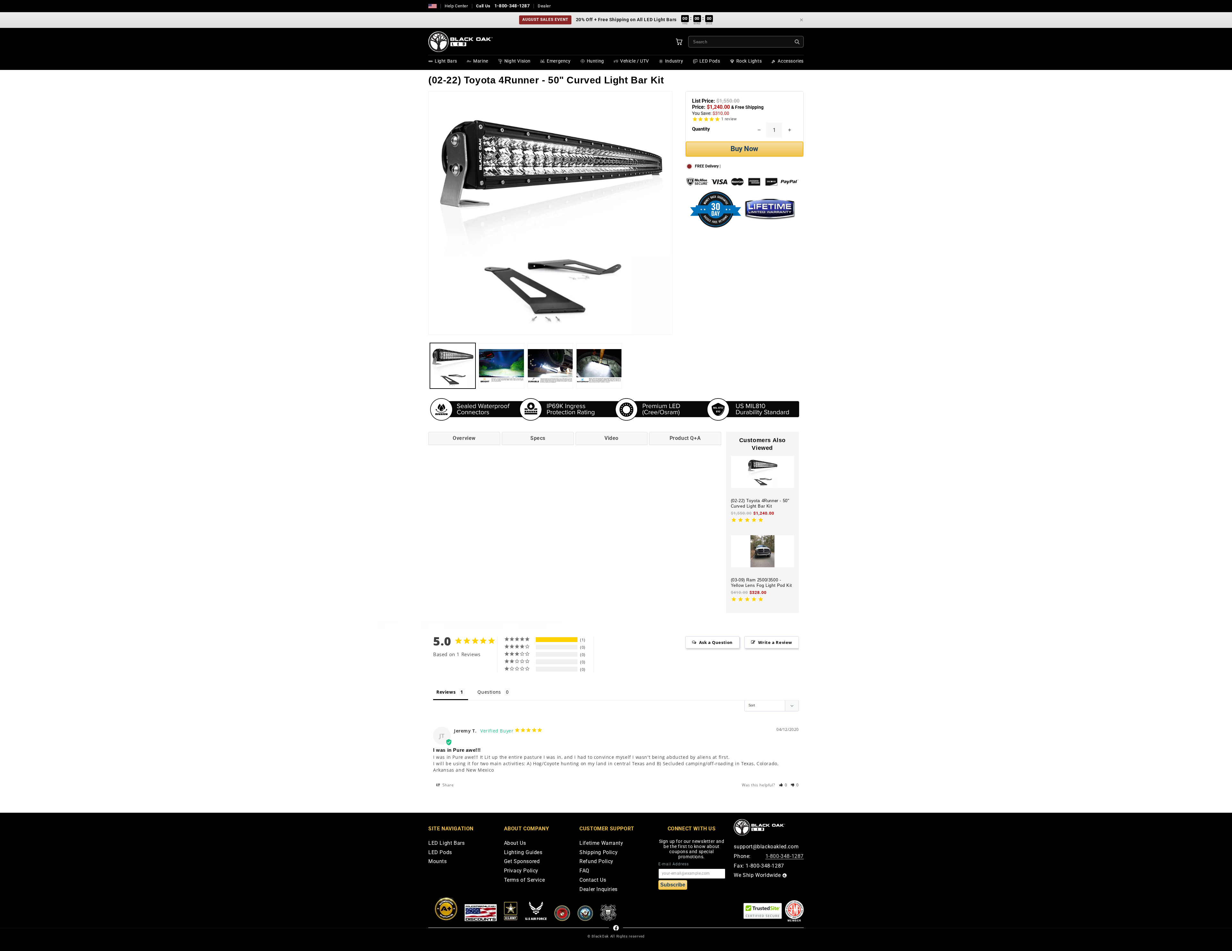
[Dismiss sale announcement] (801, 20)
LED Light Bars (446, 843)
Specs (537, 438)
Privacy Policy (521, 871)
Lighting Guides (523, 852)
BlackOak (600, 936)
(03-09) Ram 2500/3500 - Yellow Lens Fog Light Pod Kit (761, 583)
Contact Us (592, 880)
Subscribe (672, 884)
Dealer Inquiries (598, 889)
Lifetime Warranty (601, 843)
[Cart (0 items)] (679, 42)
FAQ (584, 871)
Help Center (456, 6)
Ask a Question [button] (716, 642)
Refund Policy (596, 862)
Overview (464, 438)
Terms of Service (524, 880)
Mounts (437, 862)
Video (611, 438)
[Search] (797, 42)
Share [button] (447, 785)
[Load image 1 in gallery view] (452, 366)
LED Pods (440, 852)
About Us (515, 843)
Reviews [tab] (446, 692)
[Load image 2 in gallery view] (501, 366)
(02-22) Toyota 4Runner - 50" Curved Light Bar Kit (760, 503)
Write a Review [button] (775, 642)
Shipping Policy (598, 852)
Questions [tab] (489, 692)
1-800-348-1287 (512, 5)
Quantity (701, 129)
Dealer (544, 6)
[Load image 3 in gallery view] (550, 366)
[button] (783, 785)
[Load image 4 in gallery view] (599, 366)
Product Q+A (685, 438)
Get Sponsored (522, 862)
